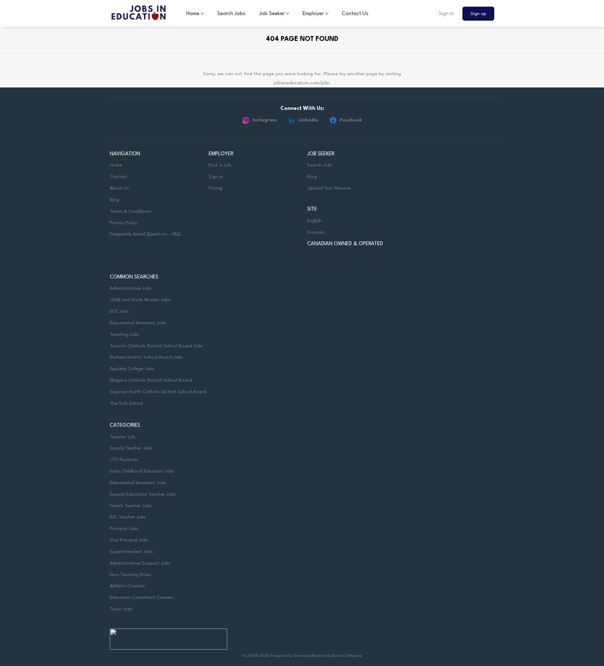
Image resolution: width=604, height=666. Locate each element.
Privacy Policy (123, 223)
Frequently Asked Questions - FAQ (145, 234)
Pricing (215, 188)
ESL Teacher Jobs (128, 517)
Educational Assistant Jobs (138, 323)
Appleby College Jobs (132, 369)
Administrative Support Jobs (140, 563)
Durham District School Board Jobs (146, 357)
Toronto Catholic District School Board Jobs (156, 346)
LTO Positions (124, 460)
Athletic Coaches (127, 586)
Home (116, 165)
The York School (126, 403)
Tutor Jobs (121, 609)
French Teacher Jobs (131, 506)
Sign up (478, 14)
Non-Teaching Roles (130, 575)
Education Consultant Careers (141, 597)
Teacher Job (122, 437)
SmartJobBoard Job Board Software (328, 656)
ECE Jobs (119, 311)
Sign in (446, 13)
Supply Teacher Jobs (131, 448)
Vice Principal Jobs (130, 540)
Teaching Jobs (124, 334)
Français (315, 232)
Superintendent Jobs (131, 552)
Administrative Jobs (130, 288)
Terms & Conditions (130, 211)
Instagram (264, 120)
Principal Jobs (124, 528)
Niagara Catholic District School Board (151, 380)
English (314, 221)
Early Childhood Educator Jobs (142, 471)
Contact (118, 177)
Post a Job (220, 165)
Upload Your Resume (329, 188)
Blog (114, 200)
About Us (119, 188)
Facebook (351, 120)
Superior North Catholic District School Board (158, 392)
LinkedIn (308, 120)
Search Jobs (319, 165)
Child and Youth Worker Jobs (140, 300)
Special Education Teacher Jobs (143, 494)
